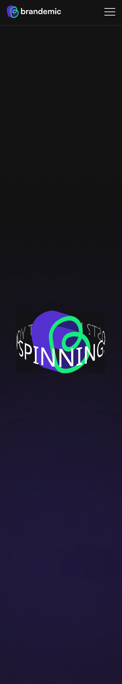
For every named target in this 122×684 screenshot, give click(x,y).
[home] (34, 11)
